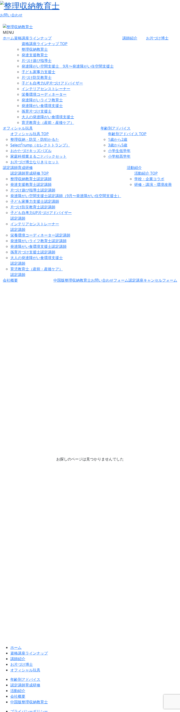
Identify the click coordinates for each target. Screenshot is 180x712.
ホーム (8, 38)
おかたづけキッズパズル (31, 150)
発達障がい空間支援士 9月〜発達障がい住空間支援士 (68, 66)
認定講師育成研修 (18, 167)
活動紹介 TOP (146, 173)
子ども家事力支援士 (38, 71)
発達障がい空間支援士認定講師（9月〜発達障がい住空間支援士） (65, 195)
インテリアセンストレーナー (46, 88)
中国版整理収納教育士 (72, 280)
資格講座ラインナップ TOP (45, 43)
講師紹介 (129, 38)
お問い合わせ (11, 15)
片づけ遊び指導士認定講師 (32, 190)
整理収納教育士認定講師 (31, 178)
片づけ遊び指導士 (37, 60)
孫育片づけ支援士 (37, 111)
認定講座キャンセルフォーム (152, 280)
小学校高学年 (119, 156)
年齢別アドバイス (116, 128)
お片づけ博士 (157, 38)
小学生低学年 (119, 150)
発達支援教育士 (35, 54)
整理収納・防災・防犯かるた (34, 139)
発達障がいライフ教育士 (42, 100)
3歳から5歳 (117, 145)
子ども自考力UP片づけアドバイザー (52, 83)
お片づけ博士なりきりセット (34, 162)
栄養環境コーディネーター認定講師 (40, 235)
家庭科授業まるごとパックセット (38, 156)
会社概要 (10, 280)
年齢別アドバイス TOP (127, 133)
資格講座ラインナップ (33, 38)
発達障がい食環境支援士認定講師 (38, 246)
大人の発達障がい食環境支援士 (48, 116)
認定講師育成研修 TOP (29, 173)
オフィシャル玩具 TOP (29, 133)
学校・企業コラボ (149, 178)
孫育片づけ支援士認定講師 (32, 252)
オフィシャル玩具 (18, 128)
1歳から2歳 (117, 139)
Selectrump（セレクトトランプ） (40, 145)
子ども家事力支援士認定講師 (34, 201)
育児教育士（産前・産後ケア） (48, 122)
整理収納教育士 (35, 49)
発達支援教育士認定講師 (31, 184)
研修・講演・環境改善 (153, 184)
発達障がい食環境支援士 (42, 105)
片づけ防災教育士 (37, 77)
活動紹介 (134, 167)
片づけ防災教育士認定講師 (32, 207)
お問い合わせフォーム (109, 280)
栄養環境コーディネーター (44, 94)
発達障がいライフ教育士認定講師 (38, 240)
